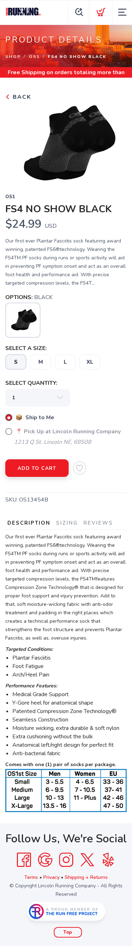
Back (21, 97)
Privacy (51, 877)
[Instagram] (66, 859)
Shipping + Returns (86, 877)
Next (116, 142)
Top (67, 932)
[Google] (45, 859)
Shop (13, 56)
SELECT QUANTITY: (31, 383)
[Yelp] (108, 859)
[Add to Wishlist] (79, 468)
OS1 (34, 56)
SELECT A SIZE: (26, 348)
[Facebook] (23, 859)
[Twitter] (87, 859)
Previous (16, 142)
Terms (31, 877)
